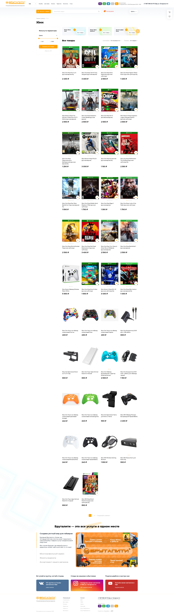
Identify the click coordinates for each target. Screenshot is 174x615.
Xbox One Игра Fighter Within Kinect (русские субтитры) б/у (128, 73)
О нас (71, 3)
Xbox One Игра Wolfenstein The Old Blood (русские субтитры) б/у (128, 160)
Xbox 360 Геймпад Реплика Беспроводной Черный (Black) (129, 415)
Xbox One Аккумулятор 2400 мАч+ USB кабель (128, 331)
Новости (65, 608)
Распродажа (110, 11)
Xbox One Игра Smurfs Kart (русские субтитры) (89, 290)
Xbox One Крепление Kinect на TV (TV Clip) (70, 372)
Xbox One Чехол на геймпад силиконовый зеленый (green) (90, 415)
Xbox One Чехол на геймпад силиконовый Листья (70, 331)
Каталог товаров (44, 11)
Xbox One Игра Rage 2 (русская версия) (107, 204)
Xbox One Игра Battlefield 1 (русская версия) (128, 247)
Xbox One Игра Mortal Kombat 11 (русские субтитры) (70, 247)
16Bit (81, 602)
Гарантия (59, 3)
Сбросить (47, 51)
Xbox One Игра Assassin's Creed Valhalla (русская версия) (89, 117)
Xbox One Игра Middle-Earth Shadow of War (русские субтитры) (90, 205)
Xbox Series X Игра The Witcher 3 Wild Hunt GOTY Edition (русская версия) (69, 117)
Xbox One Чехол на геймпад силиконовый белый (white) (70, 458)
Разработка (101, 611)
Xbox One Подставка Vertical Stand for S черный (70, 500)
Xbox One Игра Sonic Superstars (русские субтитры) (107, 74)
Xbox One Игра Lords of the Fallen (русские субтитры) (128, 204)
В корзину (67, 82)
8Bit (81, 600)
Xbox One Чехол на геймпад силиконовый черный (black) (90, 458)
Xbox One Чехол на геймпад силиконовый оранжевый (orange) (70, 416)
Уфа (30, 3)
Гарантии (65, 606)
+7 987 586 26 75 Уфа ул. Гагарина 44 (156, 4)
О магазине (66, 600)
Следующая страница (103, 515)
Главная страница (40, 18)
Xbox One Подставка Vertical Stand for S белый (90, 372)
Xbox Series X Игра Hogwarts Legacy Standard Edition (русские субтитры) (128, 117)
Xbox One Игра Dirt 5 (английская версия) (107, 116)
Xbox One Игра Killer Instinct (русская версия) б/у (128, 290)
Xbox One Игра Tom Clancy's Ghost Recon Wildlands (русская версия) (109, 248)
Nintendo (82, 606)
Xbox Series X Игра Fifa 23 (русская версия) (89, 159)
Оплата (53, 3)
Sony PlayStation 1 (85, 608)
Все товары (80, 32)
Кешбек (41, 3)
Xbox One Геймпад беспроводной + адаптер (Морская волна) (108, 373)
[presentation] (62, 31)
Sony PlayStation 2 (85, 610)
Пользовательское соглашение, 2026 (45, 611)
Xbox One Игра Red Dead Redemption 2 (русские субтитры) (89, 248)
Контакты (65, 3)
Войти (133, 11)
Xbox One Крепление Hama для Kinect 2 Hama (109, 415)
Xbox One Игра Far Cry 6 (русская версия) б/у (69, 73)
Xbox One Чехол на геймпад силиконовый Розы (90, 331)
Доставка (46, 3)
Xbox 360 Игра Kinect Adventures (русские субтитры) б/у (88, 500)
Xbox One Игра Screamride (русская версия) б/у (108, 159)
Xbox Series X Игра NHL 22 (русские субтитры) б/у (108, 290)
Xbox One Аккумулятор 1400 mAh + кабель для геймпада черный (128, 373)
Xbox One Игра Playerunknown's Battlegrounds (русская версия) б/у (69, 161)
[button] (68, 200)
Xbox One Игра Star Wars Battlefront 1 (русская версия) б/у (70, 205)
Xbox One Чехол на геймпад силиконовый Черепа (109, 331)
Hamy (82, 604)
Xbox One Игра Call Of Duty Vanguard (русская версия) (89, 73)
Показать (48, 46)
